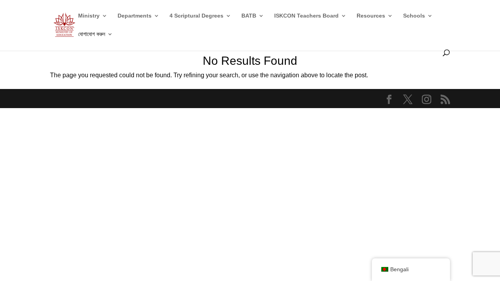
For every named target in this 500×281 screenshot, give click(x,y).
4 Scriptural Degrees (196, 16)
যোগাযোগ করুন (91, 34)
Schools (414, 16)
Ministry (89, 16)
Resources (371, 16)
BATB (248, 16)
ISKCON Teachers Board (306, 16)
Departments (135, 16)
